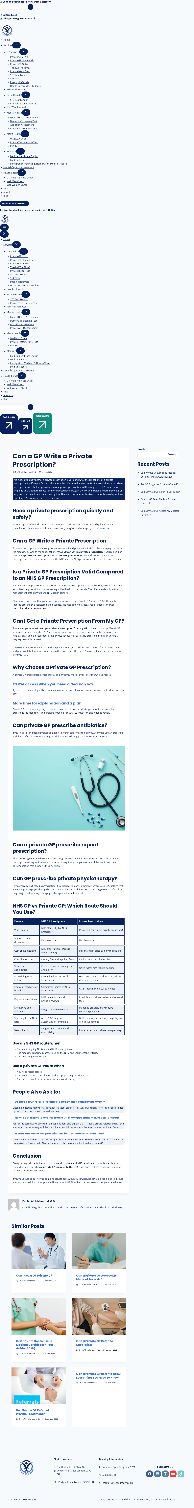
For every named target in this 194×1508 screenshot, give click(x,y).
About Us (8, 192)
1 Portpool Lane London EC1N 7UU (75, 1482)
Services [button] (7, 45)
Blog (5, 195)
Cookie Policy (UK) (144, 1499)
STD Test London (19, 75)
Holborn (46, 1)
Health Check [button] (10, 172)
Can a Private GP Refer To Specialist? (94, 1343)
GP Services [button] (13, 52)
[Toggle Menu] (4, 227)
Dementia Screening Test (23, 121)
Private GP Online (19, 64)
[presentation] (39, 1251)
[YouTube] (173, 1473)
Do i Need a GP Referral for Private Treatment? (35, 1412)
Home (6, 39)
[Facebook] (149, 1473)
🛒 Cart (177, 1499)
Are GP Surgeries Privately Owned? (159, 484)
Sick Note (15, 78)
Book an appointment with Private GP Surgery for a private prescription (51, 524)
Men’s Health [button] (14, 134)
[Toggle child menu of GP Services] (23, 51)
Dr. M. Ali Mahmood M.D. (25, 472)
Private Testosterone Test (24, 103)
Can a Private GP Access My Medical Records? (96, 1277)
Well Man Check (18, 138)
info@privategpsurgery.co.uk (19, 18)
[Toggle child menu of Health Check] (21, 172)
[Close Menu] (4, 234)
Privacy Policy (163, 1499)
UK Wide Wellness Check (20, 177)
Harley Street (31, 1)
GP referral (92, 1107)
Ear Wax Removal (16, 107)
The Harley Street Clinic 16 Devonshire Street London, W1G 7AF (74, 1471)
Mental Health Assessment (24, 117)
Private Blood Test (20, 71)
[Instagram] (165, 1473)
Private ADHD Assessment (24, 128)
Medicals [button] (11, 151)
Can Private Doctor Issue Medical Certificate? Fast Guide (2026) (34, 1344)
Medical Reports (19, 160)
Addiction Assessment (22, 124)
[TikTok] (181, 1473)
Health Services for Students (25, 86)
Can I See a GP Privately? (34, 1276)
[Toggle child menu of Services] (16, 45)
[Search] (30, 7)
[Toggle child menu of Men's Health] (25, 133)
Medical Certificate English (24, 156)
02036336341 (10, 14)
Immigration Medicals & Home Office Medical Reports (38, 163)
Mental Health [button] (14, 112)
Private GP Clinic (19, 56)
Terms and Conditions (120, 1499)
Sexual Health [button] (14, 95)
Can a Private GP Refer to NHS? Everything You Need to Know (98, 1376)
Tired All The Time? (20, 67)
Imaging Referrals (19, 82)
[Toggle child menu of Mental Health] (26, 112)
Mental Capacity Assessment (18, 167)
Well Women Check (17, 184)
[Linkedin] (157, 1473)
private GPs (117, 490)
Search (141, 449)
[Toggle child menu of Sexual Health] (25, 95)
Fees (5, 188)
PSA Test (14, 146)
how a (57, 1167)
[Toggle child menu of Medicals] (20, 151)
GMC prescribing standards (94, 976)
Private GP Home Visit (22, 60)
